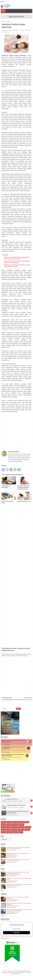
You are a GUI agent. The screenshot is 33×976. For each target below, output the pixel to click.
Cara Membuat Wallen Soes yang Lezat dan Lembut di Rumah (18, 847)
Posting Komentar (5, 32)
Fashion (3, 824)
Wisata (20, 832)
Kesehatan (28, 827)
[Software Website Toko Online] (8, 792)
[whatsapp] (15, 469)
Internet (14, 827)
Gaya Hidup (15, 824)
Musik (8, 829)
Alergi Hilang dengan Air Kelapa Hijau (16, 805)
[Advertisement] (12, 772)
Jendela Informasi (11, 971)
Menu (3, 10)
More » (2, 865)
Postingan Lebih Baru (6, 697)
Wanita (15, 832)
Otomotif (14, 829)
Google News (28, 699)
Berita (8, 822)
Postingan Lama (27, 697)
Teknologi (9, 832)
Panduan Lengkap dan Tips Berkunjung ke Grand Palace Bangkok (19, 884)
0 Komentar (14, 857)
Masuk (20, 973)
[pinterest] (11, 469)
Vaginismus (5, 90)
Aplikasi (3, 822)
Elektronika (25, 822)
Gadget (9, 824)
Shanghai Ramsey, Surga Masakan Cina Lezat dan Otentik (18, 859)
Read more (8, 744)
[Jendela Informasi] (5, 6)
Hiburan (21, 824)
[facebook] (3, 469)
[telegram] (19, 469)
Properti (27, 829)
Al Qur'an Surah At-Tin (12, 799)
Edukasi (19, 822)
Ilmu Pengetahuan (6, 827)
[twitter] (7, 469)
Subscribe (16, 932)
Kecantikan (20, 827)
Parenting (20, 829)
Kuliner (3, 829)
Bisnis (13, 822)
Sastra (3, 832)
